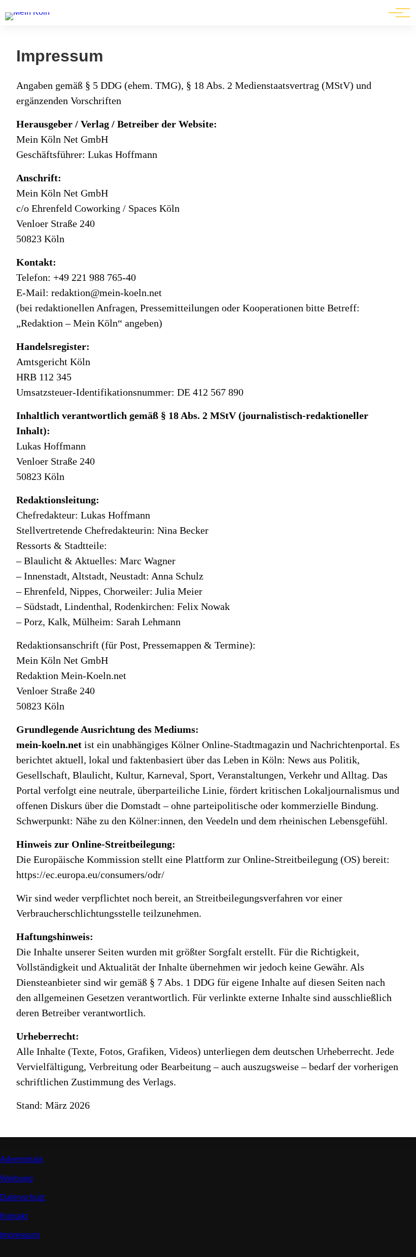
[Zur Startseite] (27, 12)
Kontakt (13, 1216)
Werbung (16, 1178)
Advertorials (21, 1159)
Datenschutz (22, 1197)
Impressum (20, 1235)
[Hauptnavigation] (396, 12)
